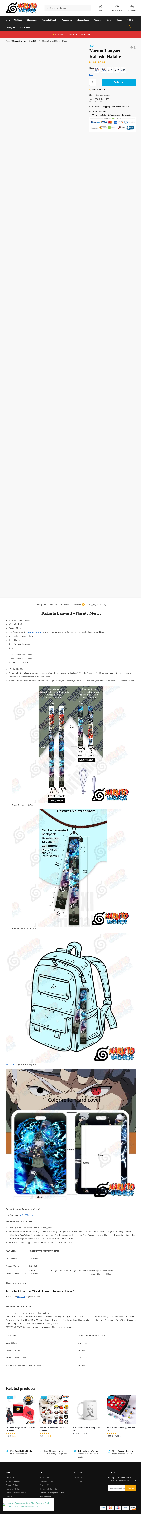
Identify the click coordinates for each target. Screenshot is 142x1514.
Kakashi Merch (34, 41)
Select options (53, 1432)
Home (8, 41)
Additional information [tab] (59, 596)
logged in (21, 1287)
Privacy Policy (12, 1475)
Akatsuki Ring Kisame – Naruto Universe (17, 1419)
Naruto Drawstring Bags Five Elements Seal (28, 1503)
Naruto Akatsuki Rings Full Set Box (119, 1419)
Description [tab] (40, 596)
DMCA (9, 1487)
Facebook (77, 1467)
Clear (90, 75)
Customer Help (115, 10)
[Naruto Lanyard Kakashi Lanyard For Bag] (132, 47)
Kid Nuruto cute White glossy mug (85, 1419)
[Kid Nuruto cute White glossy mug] (86, 1400)
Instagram (77, 1471)
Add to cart (117, 82)
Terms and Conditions (48, 1479)
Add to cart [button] (20, 1432)
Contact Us (44, 1475)
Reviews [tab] (76, 596)
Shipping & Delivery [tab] (96, 596)
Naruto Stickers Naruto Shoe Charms (52, 1419)
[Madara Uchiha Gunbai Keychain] (129, 47)
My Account (98, 10)
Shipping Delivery (14, 1471)
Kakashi (10, 1057)
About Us (10, 1467)
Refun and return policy (16, 1483)
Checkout (130, 10)
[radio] (95, 70)
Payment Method (13, 1479)
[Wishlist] (31, 1390)
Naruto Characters (19, 41)
